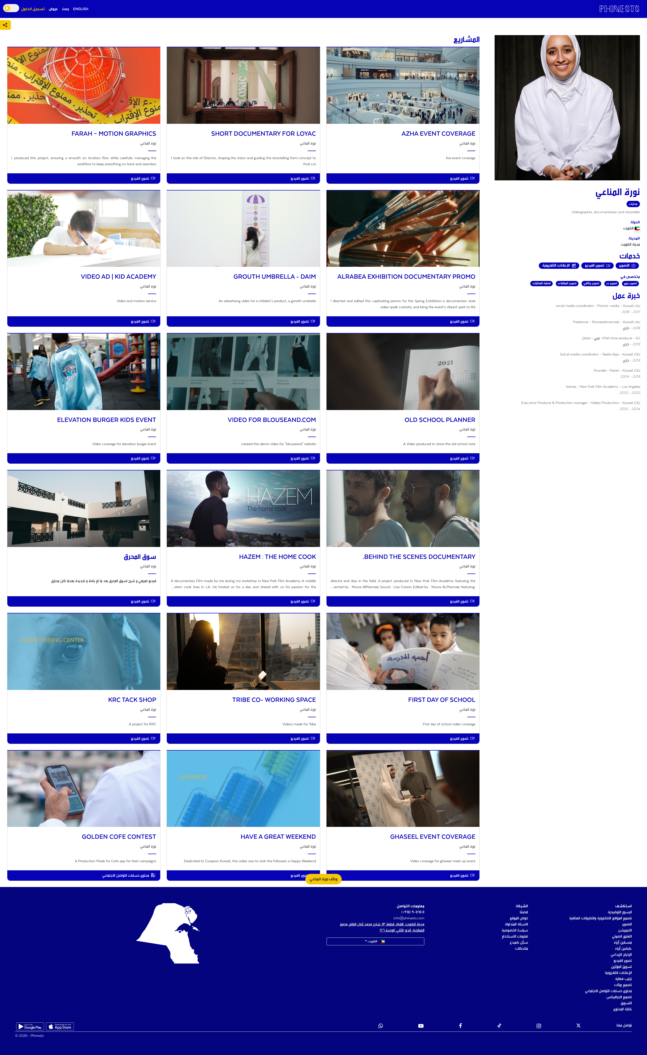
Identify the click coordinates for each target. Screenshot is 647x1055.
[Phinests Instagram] (539, 1026)
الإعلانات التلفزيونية (618, 973)
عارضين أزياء (623, 949)
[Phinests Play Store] (30, 1026)
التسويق (626, 1003)
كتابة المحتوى (622, 1009)
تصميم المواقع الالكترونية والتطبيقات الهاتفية (600, 918)
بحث (65, 9)
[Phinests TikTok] (499, 1026)
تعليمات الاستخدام (515, 936)
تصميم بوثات (623, 985)
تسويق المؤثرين (621, 967)
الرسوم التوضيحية (620, 912)
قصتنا (524, 912)
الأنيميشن (625, 930)
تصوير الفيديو (623, 961)
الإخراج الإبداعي (621, 955)
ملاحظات (521, 949)
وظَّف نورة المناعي (323, 879)
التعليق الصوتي (622, 936)
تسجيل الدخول (33, 9)
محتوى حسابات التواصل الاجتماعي (608, 991)
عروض (53, 9)
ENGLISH (80, 9)
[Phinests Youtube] (421, 1026)
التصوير (627, 924)
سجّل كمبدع (519, 943)
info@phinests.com (409, 918)
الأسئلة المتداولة (516, 924)
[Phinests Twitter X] (578, 1026)
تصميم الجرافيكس (619, 997)
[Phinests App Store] (60, 1026)
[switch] (11, 8)
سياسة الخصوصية (515, 930)
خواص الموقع (519, 918)
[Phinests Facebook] (460, 1026)
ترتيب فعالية (623, 979)
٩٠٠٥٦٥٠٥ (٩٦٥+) (412, 912)
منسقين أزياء (623, 943)
